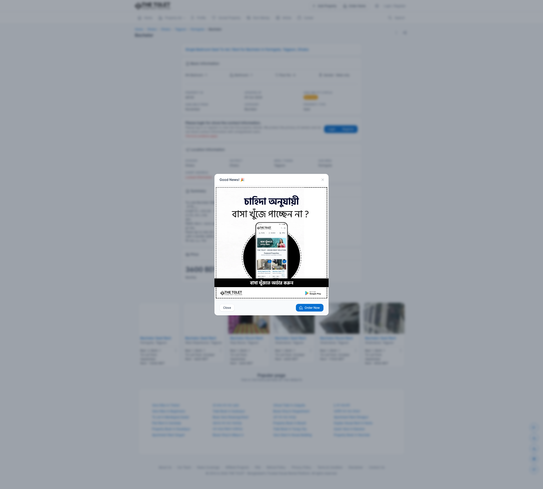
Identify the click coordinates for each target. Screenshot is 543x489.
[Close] (323, 180)
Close (227, 307)
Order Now (312, 307)
